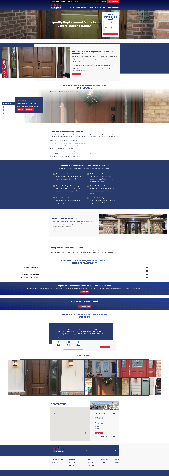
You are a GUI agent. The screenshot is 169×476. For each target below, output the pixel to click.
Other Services (113, 7)
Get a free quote (84, 291)
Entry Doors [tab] (8, 104)
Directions (98, 433)
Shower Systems (72, 462)
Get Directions (98, 420)
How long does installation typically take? (30, 267)
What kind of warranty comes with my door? (31, 274)
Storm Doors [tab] (8, 110)
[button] (54, 413)
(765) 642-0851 (99, 430)
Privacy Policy (55, 473)
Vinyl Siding (103, 464)
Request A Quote (76, 73)
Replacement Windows (78, 7)
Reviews (53, 1)
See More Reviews (104, 347)
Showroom (63, 1)
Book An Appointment (113, 1)
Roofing (103, 462)
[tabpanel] (92, 105)
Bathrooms (93, 7)
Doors (102, 7)
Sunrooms (103, 460)
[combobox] (110, 30)
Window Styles (55, 462)
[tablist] (8, 108)
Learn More (20, 109)
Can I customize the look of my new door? (30, 271)
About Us (76, 1)
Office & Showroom (101, 436)
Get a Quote (110, 33)
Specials (57, 1)
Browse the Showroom (85, 306)
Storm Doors (91, 465)
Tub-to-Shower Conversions (75, 464)
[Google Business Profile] (116, 450)
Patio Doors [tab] (8, 107)
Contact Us (69, 1)
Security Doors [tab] (9, 113)
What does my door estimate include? (29, 277)
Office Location (100, 413)
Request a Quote (29, 109)
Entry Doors (90, 462)
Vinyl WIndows (55, 460)
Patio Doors (90, 460)
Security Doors (91, 464)
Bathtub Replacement (73, 460)
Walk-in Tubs (72, 465)
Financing (117, 462)
